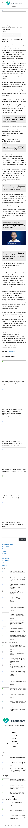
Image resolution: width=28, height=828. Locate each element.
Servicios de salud (6, 560)
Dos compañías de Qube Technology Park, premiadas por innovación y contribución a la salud (18, 586)
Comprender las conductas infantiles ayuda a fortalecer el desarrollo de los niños (18, 579)
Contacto (14, 746)
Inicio (14, 730)
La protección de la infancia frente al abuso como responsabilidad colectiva (18, 689)
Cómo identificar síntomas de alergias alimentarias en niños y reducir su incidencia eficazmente (17, 630)
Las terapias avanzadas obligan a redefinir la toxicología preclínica (17, 572)
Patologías (4, 553)
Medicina (4, 548)
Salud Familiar (5, 558)
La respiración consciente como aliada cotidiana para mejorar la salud (18, 608)
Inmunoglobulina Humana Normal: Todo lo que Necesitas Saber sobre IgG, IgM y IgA (14, 470)
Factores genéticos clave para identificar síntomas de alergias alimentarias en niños (17, 616)
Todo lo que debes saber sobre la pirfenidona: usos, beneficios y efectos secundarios (12, 524)
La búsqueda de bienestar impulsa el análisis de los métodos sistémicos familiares (18, 683)
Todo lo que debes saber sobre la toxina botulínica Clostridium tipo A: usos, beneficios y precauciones (13, 383)
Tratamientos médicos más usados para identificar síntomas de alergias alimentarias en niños (18, 660)
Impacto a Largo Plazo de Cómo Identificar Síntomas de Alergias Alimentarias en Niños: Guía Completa (17, 623)
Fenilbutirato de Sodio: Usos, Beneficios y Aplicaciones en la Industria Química (14, 497)
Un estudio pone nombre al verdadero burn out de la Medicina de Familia (18, 647)
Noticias (4, 551)
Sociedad (4, 562)
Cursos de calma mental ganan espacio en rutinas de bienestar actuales (16, 599)
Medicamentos (12, 351)
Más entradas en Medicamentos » (19, 358)
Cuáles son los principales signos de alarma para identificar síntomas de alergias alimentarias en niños (18, 637)
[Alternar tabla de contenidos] (17, 35)
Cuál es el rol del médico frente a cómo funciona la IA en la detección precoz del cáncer (18, 673)
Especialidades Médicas (7, 544)
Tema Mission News (9, 825)
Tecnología (4, 565)
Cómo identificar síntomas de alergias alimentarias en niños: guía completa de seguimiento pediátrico (18, 666)
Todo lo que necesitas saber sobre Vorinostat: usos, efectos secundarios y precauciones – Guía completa (12, 443)
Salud (3, 555)
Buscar (23, 539)
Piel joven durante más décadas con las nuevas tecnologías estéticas (18, 652)
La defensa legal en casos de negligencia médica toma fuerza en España (17, 709)
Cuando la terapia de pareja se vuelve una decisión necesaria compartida (18, 702)
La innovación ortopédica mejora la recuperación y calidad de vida (18, 591)
